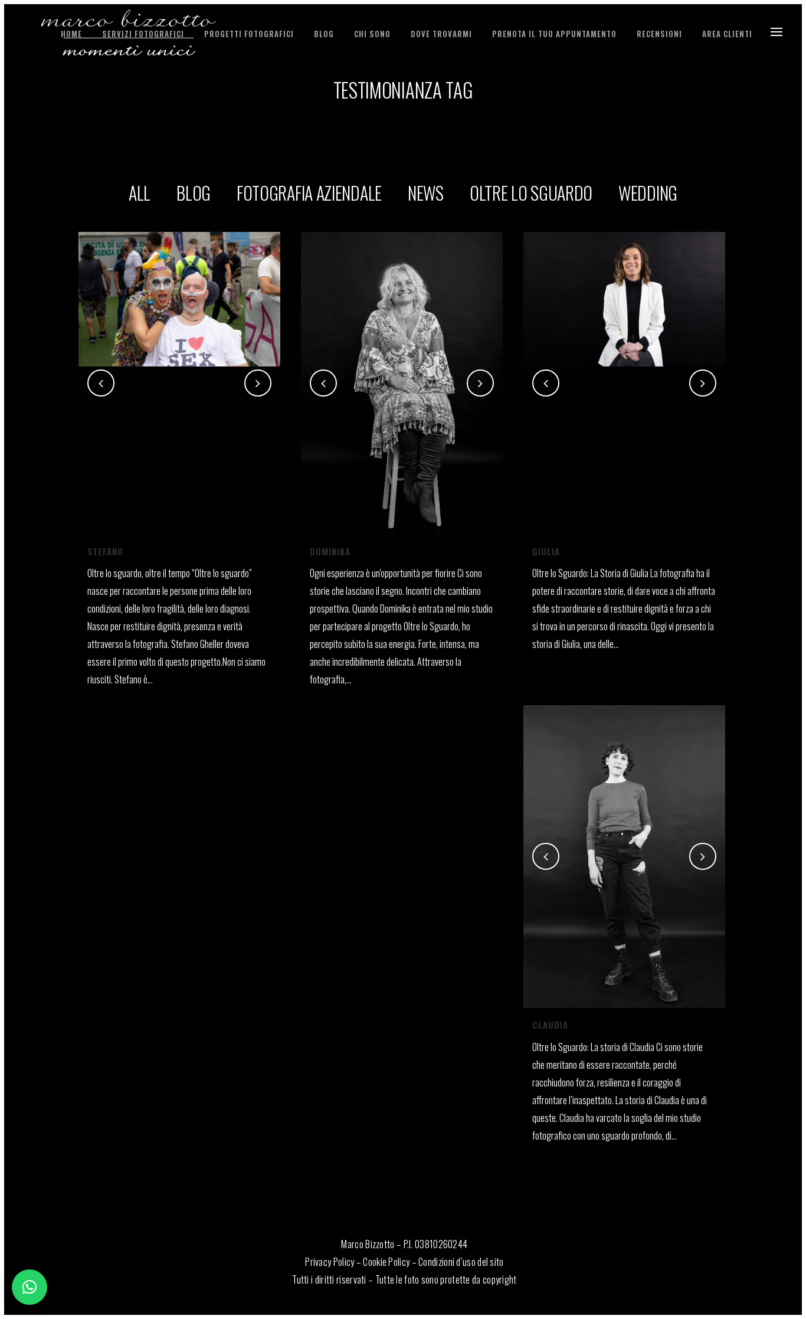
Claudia (550, 1024)
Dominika (330, 551)
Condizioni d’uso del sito (461, 1262)
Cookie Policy (386, 1262)
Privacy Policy (329, 1262)
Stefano (105, 551)
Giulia (546, 551)
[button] (29, 1287)
